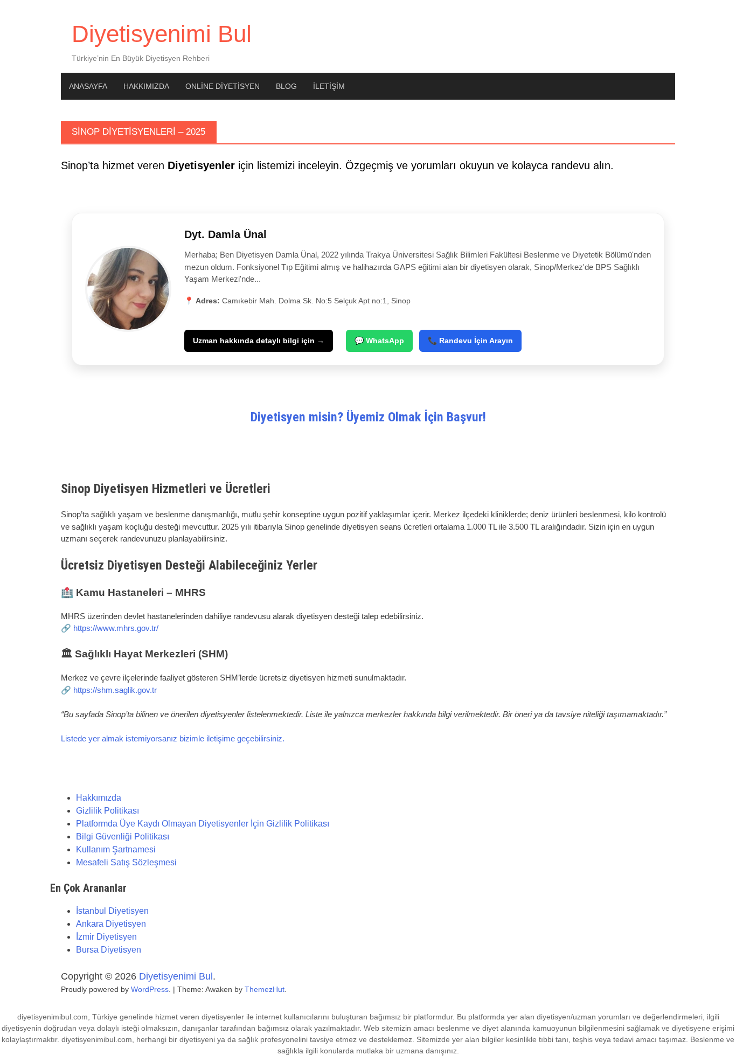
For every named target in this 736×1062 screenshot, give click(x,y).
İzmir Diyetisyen (106, 936)
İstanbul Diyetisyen (112, 910)
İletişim (329, 86)
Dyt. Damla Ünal (225, 234)
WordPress (150, 989)
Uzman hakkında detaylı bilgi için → (258, 340)
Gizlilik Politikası (107, 810)
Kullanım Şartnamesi (116, 849)
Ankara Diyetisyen (111, 923)
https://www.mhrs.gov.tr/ (115, 628)
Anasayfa (88, 86)
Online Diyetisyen (222, 86)
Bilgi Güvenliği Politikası (122, 836)
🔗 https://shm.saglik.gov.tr (109, 690)
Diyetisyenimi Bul (162, 33)
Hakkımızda (146, 86)
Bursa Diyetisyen (108, 949)
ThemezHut (264, 989)
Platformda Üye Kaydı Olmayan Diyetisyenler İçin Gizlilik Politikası (202, 823)
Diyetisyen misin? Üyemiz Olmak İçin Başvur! (368, 417)
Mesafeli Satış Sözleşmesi (126, 862)
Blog (286, 86)
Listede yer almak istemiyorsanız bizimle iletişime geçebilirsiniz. (172, 738)
